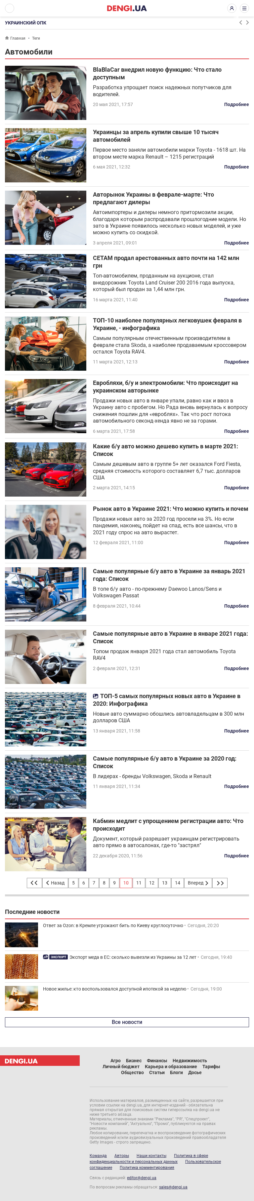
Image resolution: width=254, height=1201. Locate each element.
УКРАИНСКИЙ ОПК (25, 22)
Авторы (121, 1155)
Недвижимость (190, 1060)
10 (126, 882)
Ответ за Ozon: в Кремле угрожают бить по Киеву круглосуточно (113, 925)
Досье (195, 1072)
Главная (17, 38)
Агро (115, 1060)
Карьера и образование (171, 1066)
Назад (57, 882)
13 (164, 882)
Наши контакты (151, 1155)
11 (139, 882)
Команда (98, 1155)
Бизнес (134, 1060)
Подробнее (236, 104)
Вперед (196, 882)
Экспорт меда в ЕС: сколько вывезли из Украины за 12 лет (132, 957)
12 (151, 882)
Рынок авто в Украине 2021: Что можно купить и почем (170, 508)
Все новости (127, 1022)
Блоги (176, 1072)
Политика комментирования (147, 1167)
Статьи (157, 1072)
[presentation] (240, 22)
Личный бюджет (121, 1066)
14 (177, 882)
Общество (132, 1072)
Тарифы (211, 1066)
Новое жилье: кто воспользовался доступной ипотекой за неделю (114, 989)
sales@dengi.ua (173, 1187)
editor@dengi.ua (141, 1178)
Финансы (157, 1060)
